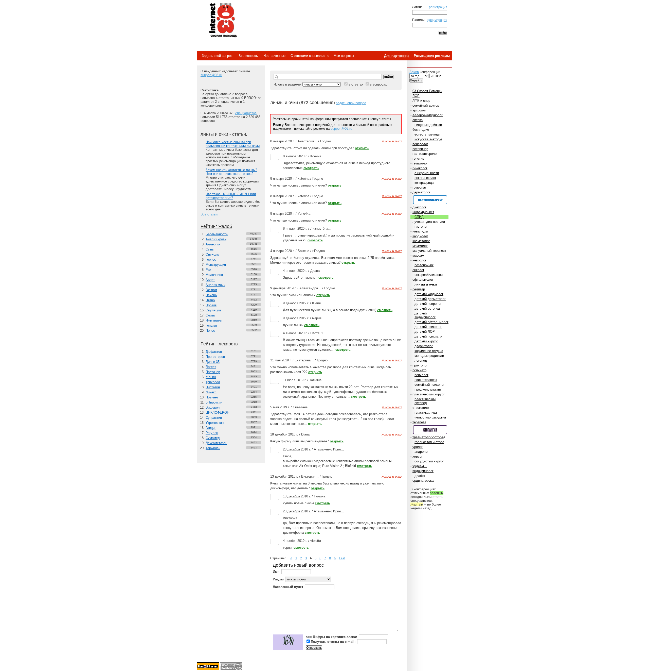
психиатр (419, 370)
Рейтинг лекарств (219, 343)
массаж (418, 255)
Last (342, 558)
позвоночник (424, 265)
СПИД (419, 217)
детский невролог (428, 304)
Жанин (211, 377)
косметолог (421, 241)
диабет (419, 476)
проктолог (420, 365)
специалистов (246, 113)
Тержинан (213, 448)
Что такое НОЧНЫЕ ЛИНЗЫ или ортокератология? (231, 196)
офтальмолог (422, 279)
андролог (421, 452)
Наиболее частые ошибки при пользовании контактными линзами (233, 144)
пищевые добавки (428, 125)
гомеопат (419, 187)
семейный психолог (429, 385)
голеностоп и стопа (429, 442)
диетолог (419, 207)
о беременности (426, 173)
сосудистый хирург (429, 461)
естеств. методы (427, 134)
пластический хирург (428, 394)
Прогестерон (215, 357)
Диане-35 (213, 362)
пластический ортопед (425, 401)
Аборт (210, 280)
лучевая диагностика (428, 222)
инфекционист (423, 212)
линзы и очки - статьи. (224, 134)
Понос (210, 330)
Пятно (210, 300)
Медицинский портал (223, 21)
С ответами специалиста (310, 56)
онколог (418, 270)
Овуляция (213, 310)
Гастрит (211, 290)
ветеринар (420, 149)
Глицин (211, 428)
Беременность (217, 234)
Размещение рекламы (432, 56)
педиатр (418, 289)
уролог (417, 447)
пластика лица (425, 412)
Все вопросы (248, 56)
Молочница (214, 275)
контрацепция (424, 182)
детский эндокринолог (425, 315)
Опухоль (212, 254)
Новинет (212, 397)
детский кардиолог (428, 294)
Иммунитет (214, 320)
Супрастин (214, 418)
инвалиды (420, 231)
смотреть (311, 168)
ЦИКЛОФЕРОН (217, 412)
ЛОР (416, 96)
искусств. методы (428, 139)
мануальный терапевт (429, 251)
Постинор (213, 372)
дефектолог (423, 346)
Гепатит (211, 325)
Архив (414, 72)
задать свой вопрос (351, 103)
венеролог (420, 144)
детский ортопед (427, 308)
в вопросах (378, 84)
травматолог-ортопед (428, 437)
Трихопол (213, 382)
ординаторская (423, 480)
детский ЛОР (424, 331)
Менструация (216, 264)
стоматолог (421, 408)
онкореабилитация (428, 275)
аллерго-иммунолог (427, 115)
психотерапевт (425, 380)
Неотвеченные (274, 56)
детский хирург (426, 341)
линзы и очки (425, 284)
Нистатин (213, 387)
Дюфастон (214, 352)
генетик (418, 158)
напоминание (437, 19)
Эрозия (211, 305)
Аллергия (213, 244)
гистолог (421, 226)
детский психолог (428, 327)
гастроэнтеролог (425, 154)
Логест (211, 367)
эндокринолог (423, 471)
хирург (417, 456)
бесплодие (420, 129)
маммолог (420, 246)
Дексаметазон (216, 443)
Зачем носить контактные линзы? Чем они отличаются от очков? (231, 172)
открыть (362, 148)
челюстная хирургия (430, 417)
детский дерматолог (430, 299)
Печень (211, 295)
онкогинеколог (425, 178)
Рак (208, 270)
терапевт (419, 422)
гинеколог (419, 168)
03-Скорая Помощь (427, 91)
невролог (419, 260)
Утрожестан (215, 423)
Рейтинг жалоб (216, 226)
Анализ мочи (215, 285)
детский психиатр (428, 336)
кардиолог (420, 236)
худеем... (419, 466)
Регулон (212, 433)
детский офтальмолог (431, 322)
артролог (419, 110)
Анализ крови (216, 239)
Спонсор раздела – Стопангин (430, 429)
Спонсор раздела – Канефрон (430, 199)
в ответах (356, 84)
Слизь (210, 315)
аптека (417, 120)
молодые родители (429, 356)
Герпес (211, 259)
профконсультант (427, 389)
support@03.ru (211, 75)
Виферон (213, 407)
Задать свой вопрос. (217, 56)
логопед (420, 360)
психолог (421, 375)
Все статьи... (211, 214)
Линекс (211, 392)
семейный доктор (425, 105)
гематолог (420, 163)
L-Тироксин (214, 402)
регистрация (438, 7)
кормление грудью (428, 351)
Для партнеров (396, 56)
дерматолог (421, 192)
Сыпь (210, 249)
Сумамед (213, 438)
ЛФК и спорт (422, 101)
